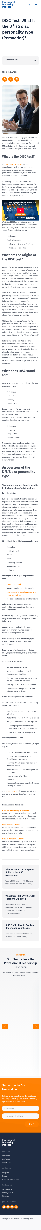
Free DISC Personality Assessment (15, 810)
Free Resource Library (10, 825)
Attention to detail (14, 584)
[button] (36, 5)
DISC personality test (13, 164)
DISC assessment (12, 791)
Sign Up (31, 1124)
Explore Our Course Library (12, 839)
